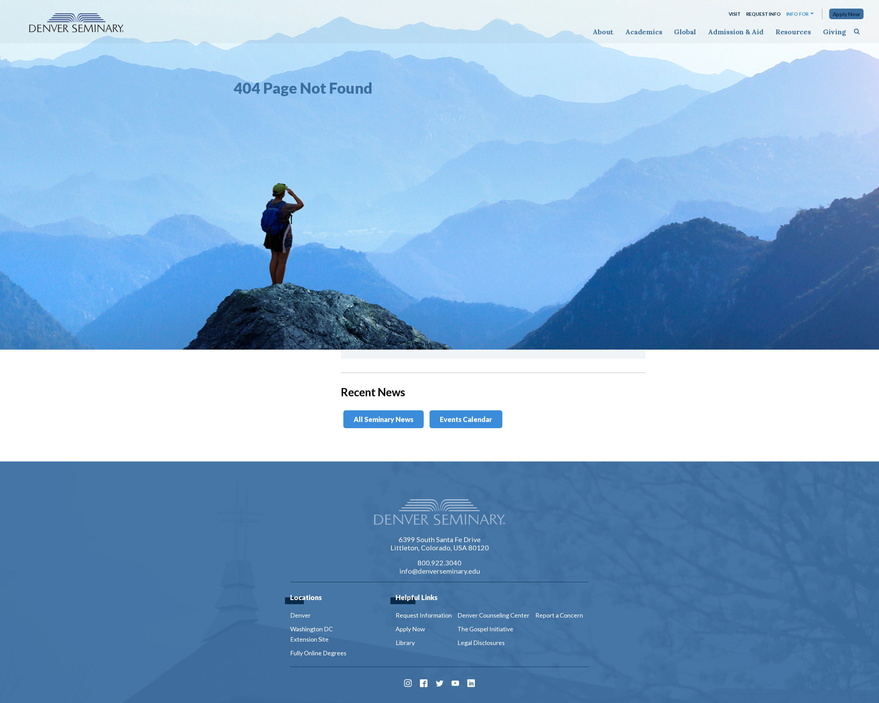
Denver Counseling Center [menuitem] (493, 615)
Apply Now (846, 14)
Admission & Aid (735, 31)
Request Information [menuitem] (424, 615)
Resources (793, 31)
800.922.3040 (439, 563)
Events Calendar (466, 419)
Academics (643, 31)
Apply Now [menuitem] (410, 629)
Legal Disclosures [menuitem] (481, 642)
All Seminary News (383, 419)
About (603, 31)
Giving (834, 31)
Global (685, 31)
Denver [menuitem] (300, 615)
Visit (735, 14)
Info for (797, 14)
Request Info (763, 14)
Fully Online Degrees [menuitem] (318, 653)
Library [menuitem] (405, 642)
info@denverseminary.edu (439, 571)
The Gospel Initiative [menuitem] (485, 629)
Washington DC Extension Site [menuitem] (311, 634)
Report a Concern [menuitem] (559, 615)
